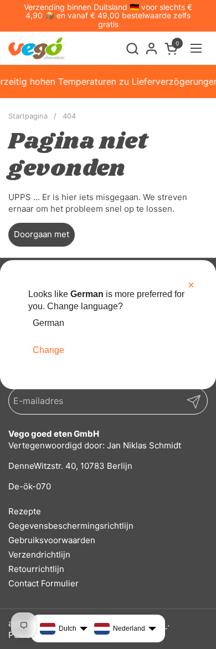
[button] (132, 48)
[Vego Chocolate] (36, 48)
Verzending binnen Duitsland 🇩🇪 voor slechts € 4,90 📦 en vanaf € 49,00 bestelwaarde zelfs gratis (108, 15)
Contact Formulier (43, 583)
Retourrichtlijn (36, 569)
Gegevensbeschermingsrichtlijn (70, 525)
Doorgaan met (41, 234)
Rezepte (24, 511)
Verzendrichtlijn (39, 554)
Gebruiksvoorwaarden (51, 540)
